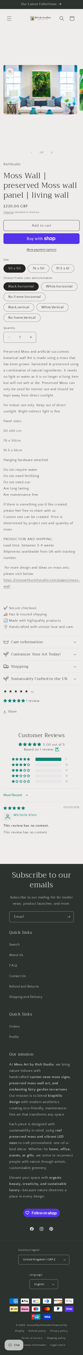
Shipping (8, 212)
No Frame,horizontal (24, 297)
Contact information (34, 1345)
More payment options (41, 249)
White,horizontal (59, 286)
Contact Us (17, 976)
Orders (14, 1026)
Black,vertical (18, 307)
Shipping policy (56, 1338)
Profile (14, 1037)
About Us (16, 955)
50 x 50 (14, 268)
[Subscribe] (68, 916)
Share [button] (12, 711)
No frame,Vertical (22, 318)
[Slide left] (31, 152)
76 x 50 (38, 268)
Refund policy (37, 1331)
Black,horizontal (21, 286)
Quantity (9, 328)
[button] (9, 18)
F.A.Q (13, 965)
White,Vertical (52, 307)
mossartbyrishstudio (39, 1325)
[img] (14, 808)
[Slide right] (52, 152)
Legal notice (57, 1345)
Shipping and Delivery (25, 997)
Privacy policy (59, 1331)
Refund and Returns (24, 986)
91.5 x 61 (62, 268)
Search (14, 945)
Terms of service (32, 1338)
